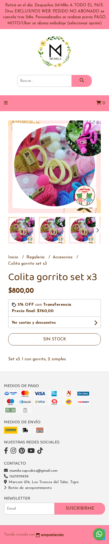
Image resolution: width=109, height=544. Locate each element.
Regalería (36, 257)
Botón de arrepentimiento (29, 488)
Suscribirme (80, 508)
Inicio (14, 257)
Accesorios (63, 257)
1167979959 (18, 477)
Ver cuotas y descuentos (34, 323)
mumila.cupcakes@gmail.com (32, 471)
